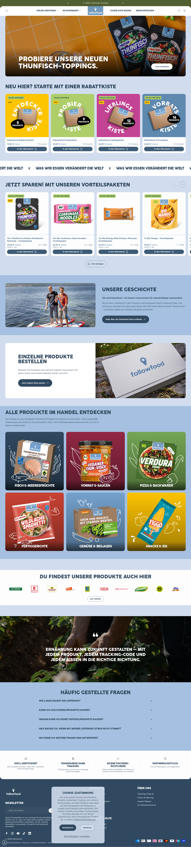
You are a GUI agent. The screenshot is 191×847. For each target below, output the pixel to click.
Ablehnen (87, 828)
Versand (50, 843)
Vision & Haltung (145, 797)
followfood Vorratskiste (156, 140)
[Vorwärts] (122, 3)
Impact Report (144, 801)
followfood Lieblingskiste (111, 140)
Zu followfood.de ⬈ (146, 805)
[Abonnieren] (51, 810)
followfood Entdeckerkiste (20, 140)
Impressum (26, 843)
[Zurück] (68, 3)
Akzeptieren (67, 828)
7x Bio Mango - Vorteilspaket (158, 238)
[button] (4, 842)
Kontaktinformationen (38, 843)
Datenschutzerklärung (85, 819)
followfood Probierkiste (65, 140)
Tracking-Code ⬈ (145, 794)
